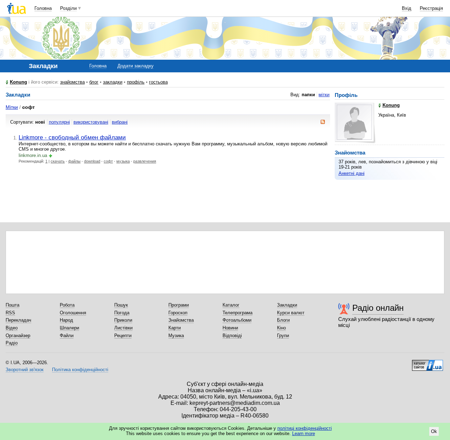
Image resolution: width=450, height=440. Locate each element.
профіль (135, 82)
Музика (176, 335)
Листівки (123, 327)
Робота (67, 305)
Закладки (287, 305)
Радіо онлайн (378, 308)
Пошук (121, 305)
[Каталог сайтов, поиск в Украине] (427, 363)
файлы (74, 161)
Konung (18, 82)
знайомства (72, 82)
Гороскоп (177, 312)
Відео (12, 327)
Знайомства (181, 320)
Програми (178, 305)
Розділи (68, 8)
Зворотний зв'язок (25, 369)
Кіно (281, 327)
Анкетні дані (352, 173)
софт (108, 161)
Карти (174, 327)
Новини (230, 327)
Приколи (123, 320)
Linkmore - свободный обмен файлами (72, 137)
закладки (112, 82)
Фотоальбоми (237, 320)
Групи (283, 335)
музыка (123, 161)
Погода (121, 312)
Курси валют (290, 312)
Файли (66, 335)
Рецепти (122, 335)
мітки (324, 94)
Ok (434, 431)
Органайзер (18, 335)
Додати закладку (135, 65)
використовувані (90, 122)
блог (93, 82)
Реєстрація (431, 8)
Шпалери (69, 327)
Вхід (406, 8)
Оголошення (73, 312)
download (92, 161)
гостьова (158, 82)
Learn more (303, 433)
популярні (59, 122)
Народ (66, 320)
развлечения (144, 161)
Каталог (231, 305)
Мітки (12, 107)
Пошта (12, 305)
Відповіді (232, 335)
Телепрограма (237, 312)
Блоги (283, 320)
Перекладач (18, 320)
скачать (58, 161)
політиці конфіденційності (304, 428)
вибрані (120, 122)
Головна (43, 8)
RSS (10, 312)
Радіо (12, 343)
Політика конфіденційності (80, 369)
